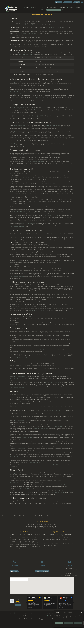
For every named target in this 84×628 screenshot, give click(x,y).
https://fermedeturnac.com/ (31, 24)
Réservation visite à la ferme (54, 9)
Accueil (27, 7)
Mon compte (70, 7)
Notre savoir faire (53, 7)
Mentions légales (65, 625)
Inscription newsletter (42, 615)
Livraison (78, 7)
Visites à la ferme (44, 7)
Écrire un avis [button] (18, 604)
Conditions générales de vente (29, 615)
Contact (43, 9)
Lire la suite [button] (45, 607)
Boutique (34, 7)
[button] (81, 612)
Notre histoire (62, 7)
